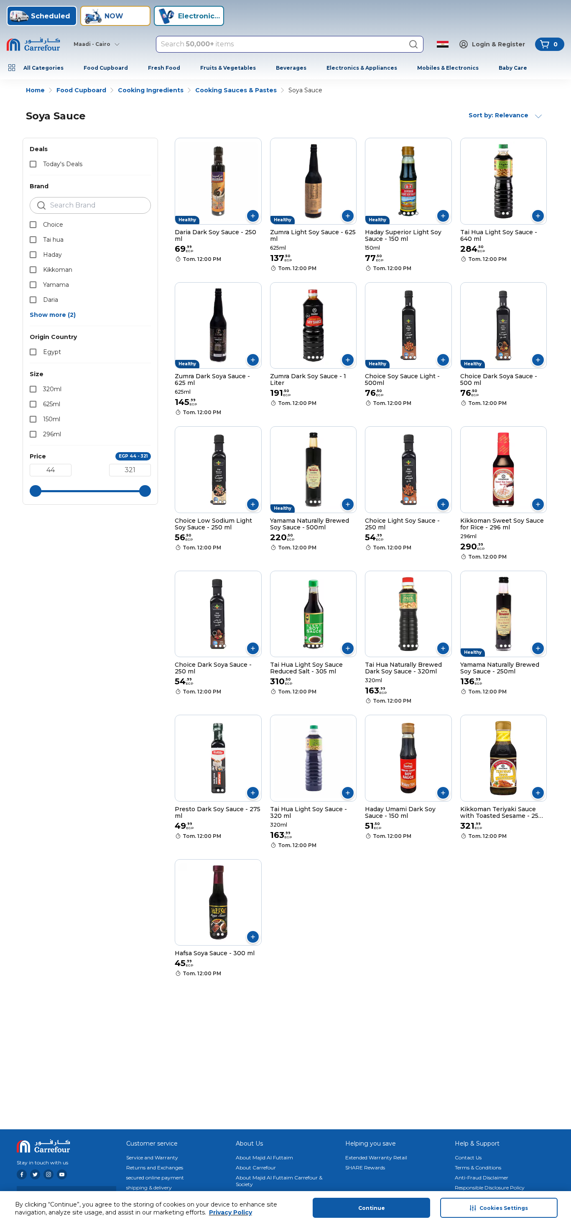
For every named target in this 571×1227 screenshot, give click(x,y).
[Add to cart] (253, 216)
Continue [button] (371, 1208)
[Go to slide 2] (220, 213)
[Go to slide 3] (408, 213)
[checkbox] (33, 164)
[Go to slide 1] (216, 213)
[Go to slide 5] (416, 213)
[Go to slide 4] (412, 213)
